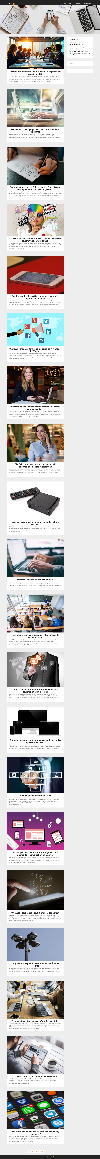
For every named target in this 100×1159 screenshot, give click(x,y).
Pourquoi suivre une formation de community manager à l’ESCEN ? (35, 350)
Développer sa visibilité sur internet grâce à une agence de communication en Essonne (35, 853)
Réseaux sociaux (88, 3)
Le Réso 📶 (11, 4)
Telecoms (63, 3)
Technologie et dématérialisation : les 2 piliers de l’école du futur (35, 636)
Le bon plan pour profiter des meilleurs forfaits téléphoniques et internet (35, 690)
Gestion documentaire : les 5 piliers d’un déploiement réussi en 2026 (35, 72)
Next (41, 1151)
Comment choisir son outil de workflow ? (35, 579)
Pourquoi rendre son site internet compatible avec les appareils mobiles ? (35, 741)
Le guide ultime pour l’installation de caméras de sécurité (35, 964)
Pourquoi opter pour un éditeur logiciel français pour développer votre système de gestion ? (35, 188)
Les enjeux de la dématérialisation (35, 795)
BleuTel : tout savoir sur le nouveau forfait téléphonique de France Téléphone (35, 465)
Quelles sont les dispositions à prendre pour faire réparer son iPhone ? (35, 297)
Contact (71, 63)
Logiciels (71, 3)
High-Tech (78, 3)
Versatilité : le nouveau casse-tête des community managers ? (35, 1132)
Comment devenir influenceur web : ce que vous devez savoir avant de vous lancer (35, 239)
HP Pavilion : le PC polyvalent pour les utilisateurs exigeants (35, 130)
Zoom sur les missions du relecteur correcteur (35, 1076)
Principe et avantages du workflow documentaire (35, 1021)
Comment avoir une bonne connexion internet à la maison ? (35, 523)
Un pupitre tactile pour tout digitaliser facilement (35, 912)
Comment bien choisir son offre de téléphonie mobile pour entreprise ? (35, 407)
